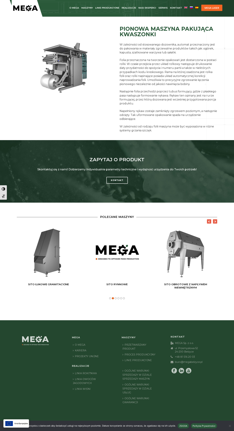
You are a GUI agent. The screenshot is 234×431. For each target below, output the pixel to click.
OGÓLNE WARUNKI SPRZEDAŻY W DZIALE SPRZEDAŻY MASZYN (137, 374)
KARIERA (80, 350)
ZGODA (183, 425)
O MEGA (74, 7)
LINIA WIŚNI (83, 388)
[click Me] (16, 423)
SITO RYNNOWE (117, 284)
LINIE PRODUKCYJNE (107, 7)
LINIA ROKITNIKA (86, 373)
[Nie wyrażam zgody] (229, 426)
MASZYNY (87, 7)
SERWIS (163, 7)
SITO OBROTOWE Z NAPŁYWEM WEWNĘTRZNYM (185, 286)
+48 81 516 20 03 (185, 356)
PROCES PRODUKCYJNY (140, 354)
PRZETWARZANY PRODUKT (134, 346)
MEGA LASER (212, 7)
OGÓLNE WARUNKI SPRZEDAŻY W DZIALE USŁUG (137, 388)
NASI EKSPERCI (147, 7)
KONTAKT (176, 7)
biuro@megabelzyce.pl (188, 362)
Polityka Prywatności (204, 425)
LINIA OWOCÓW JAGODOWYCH (84, 381)
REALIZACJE (129, 7)
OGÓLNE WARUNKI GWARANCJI (135, 400)
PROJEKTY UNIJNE (87, 356)
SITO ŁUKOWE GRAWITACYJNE (48, 284)
